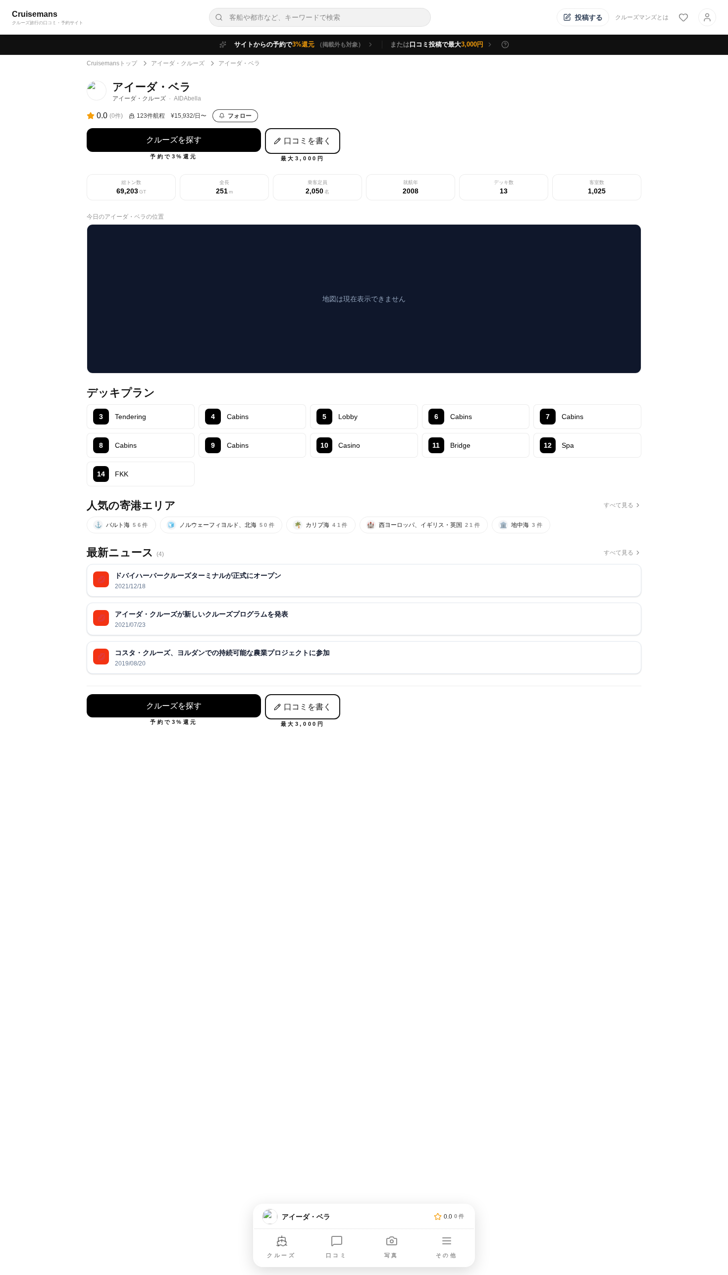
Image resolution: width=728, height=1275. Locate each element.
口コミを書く (307, 141)
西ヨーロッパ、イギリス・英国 (424, 524)
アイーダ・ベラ (239, 63)
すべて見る (618, 505)
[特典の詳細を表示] (505, 44)
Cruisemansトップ (112, 63)
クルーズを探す (174, 140)
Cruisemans (34, 14)
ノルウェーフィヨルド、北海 (221, 524)
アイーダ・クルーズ (178, 63)
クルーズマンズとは (642, 17)
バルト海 (122, 524)
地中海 (522, 524)
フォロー (240, 115)
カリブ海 (321, 524)
